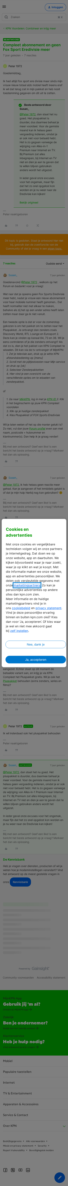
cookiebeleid (21, 608)
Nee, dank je (36, 644)
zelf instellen (19, 631)
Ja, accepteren (35, 659)
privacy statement (48, 608)
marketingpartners (27, 585)
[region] (34, 593)
